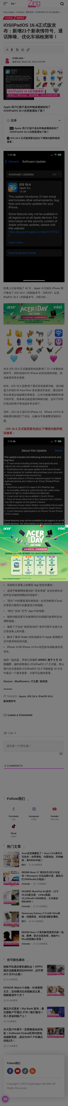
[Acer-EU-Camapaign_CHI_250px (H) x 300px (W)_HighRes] (34, 552)
